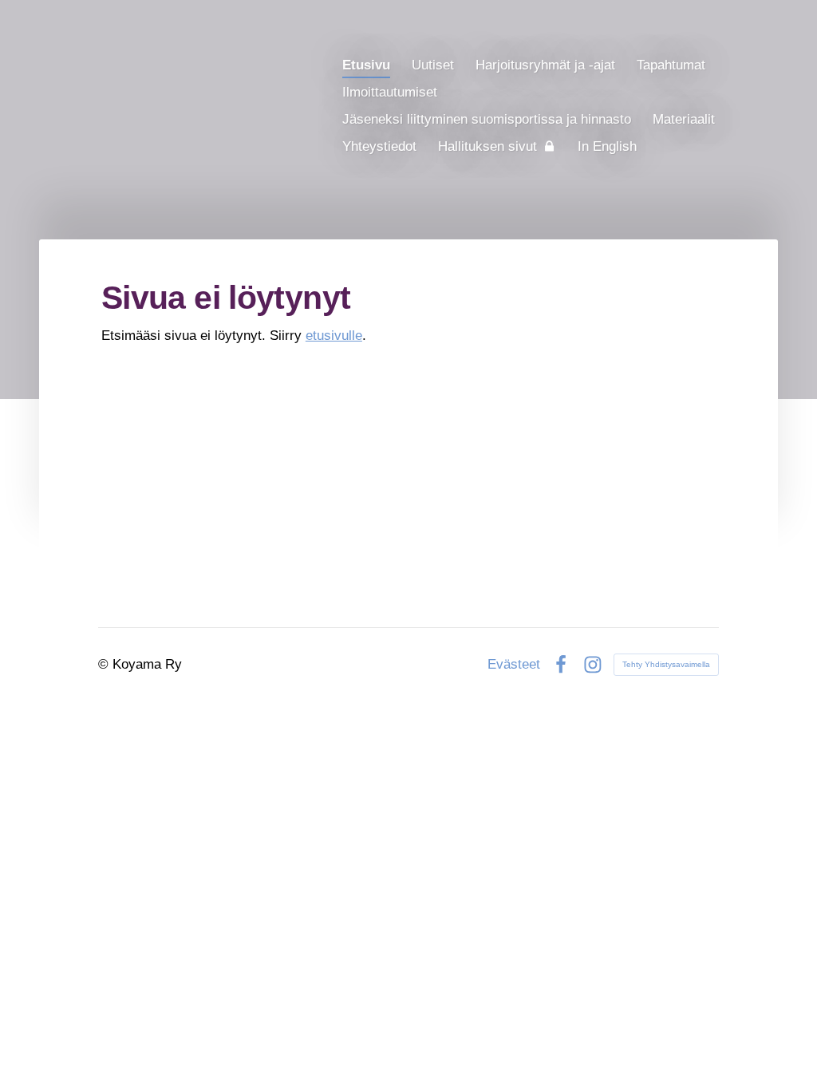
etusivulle (334, 335)
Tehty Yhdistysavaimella (666, 664)
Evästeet (513, 664)
